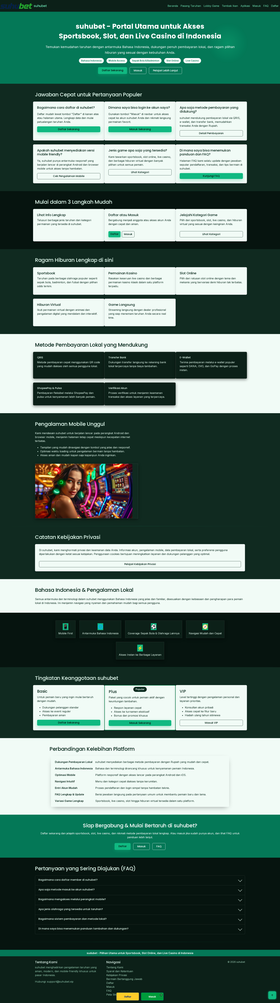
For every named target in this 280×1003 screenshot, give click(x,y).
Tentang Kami (114, 967)
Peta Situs (112, 994)
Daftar (275, 5)
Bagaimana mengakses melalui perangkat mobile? (72, 899)
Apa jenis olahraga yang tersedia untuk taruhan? (70, 909)
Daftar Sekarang (112, 70)
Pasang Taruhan (191, 5)
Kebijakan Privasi (116, 975)
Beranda (173, 5)
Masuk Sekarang (140, 129)
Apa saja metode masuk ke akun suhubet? (66, 889)
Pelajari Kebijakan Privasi (140, 564)
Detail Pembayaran (211, 133)
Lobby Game (211, 5)
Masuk (256, 5)
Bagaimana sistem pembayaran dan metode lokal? (72, 919)
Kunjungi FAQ (211, 176)
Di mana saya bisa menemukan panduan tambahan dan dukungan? (83, 928)
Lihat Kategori (140, 172)
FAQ (265, 5)
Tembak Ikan (230, 5)
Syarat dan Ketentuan (119, 971)
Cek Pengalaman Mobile (68, 176)
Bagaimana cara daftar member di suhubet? (68, 880)
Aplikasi (245, 5)
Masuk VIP (211, 723)
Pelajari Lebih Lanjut (165, 70)
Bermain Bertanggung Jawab (124, 979)
